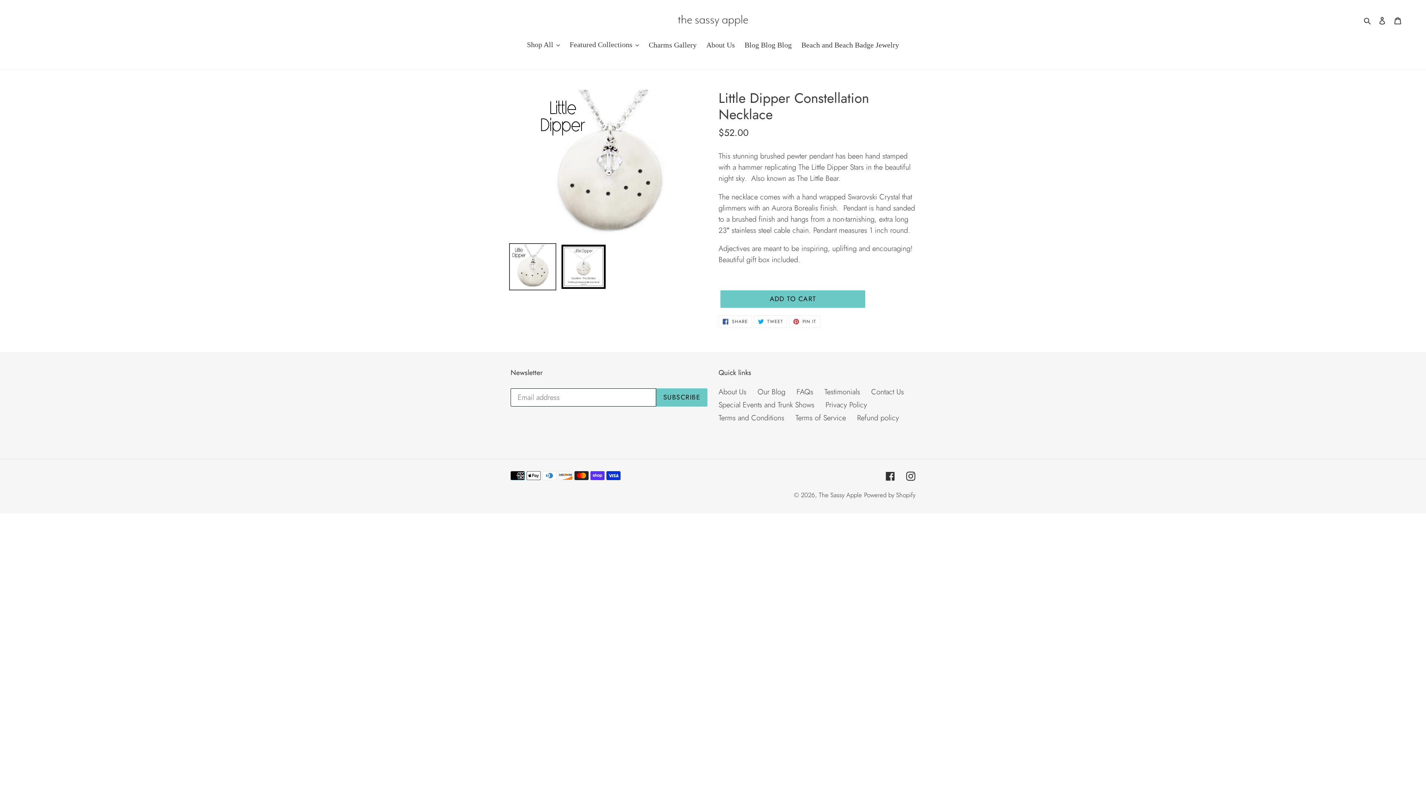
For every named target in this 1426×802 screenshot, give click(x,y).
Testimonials (842, 392)
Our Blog (771, 392)
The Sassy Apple (840, 494)
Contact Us (887, 392)
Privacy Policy (846, 405)
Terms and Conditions (751, 418)
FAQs (805, 392)
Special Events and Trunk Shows (766, 405)
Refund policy (878, 418)
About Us (732, 392)
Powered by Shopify (889, 494)
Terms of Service (820, 418)
